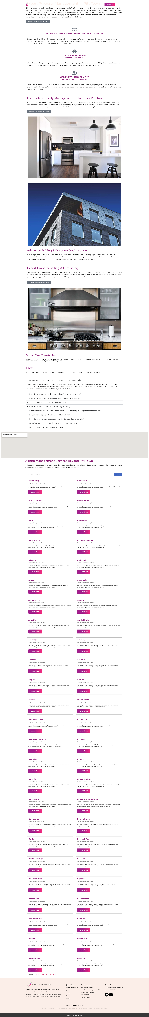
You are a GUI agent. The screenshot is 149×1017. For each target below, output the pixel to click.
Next (54, 974)
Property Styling (85, 994)
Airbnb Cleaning (86, 997)
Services (73, 4)
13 (50, 974)
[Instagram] (120, 4)
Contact (96, 4)
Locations (64, 4)
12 (48, 974)
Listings (56, 4)
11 (46, 974)
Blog (89, 4)
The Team (83, 4)
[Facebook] (117, 4)
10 (45, 974)
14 (52, 974)
